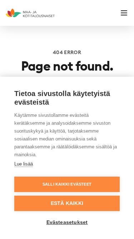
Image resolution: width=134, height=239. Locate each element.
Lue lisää (23, 164)
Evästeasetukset (67, 222)
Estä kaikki (67, 203)
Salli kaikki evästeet (67, 184)
